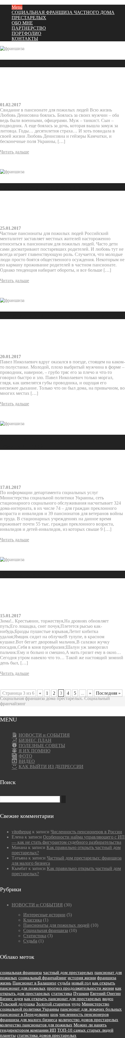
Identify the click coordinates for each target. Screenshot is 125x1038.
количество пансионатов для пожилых (36, 1025)
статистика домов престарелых (46, 1035)
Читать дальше (14, 151)
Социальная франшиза (45, 930)
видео (107, 998)
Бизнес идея (11, 998)
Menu (17, 7)
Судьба (30, 940)
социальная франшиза (21, 972)
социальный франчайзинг (42, 977)
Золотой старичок (53, 1004)
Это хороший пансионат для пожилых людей (62, 315)
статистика (61, 993)
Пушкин (81, 993)
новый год (81, 983)
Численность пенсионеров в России (86, 831)
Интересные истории (44, 914)
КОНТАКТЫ (25, 38)
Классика (32, 919)
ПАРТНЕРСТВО (29, 28)
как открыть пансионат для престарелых (62, 998)
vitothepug (21, 831)
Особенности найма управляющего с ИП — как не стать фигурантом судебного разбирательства (68, 839)
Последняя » (108, 693)
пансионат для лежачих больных (91, 1009)
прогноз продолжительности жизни (80, 988)
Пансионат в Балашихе (34, 983)
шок (54, 1014)
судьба (64, 983)
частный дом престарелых (68, 972)
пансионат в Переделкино (24, 1014)
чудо (76, 1004)
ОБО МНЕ (22, 22)
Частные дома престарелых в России (51, 186)
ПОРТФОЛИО (26, 33)
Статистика (34, 935)
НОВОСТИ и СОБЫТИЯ (37, 904)
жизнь (5, 983)
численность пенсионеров (84, 1014)
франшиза (106, 977)
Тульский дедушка (17, 1004)
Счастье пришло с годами (35, 63)
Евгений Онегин (22, 574)
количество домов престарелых (88, 1019)
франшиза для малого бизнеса (28, 1019)
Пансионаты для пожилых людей (56, 925)
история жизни (82, 977)
